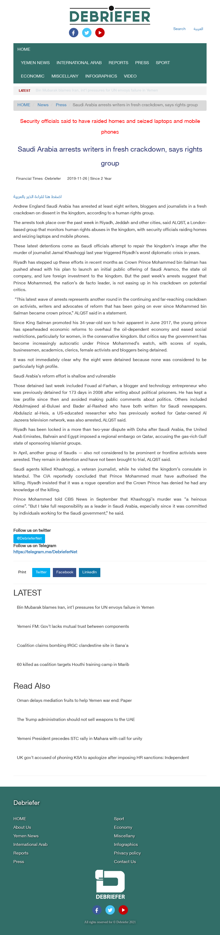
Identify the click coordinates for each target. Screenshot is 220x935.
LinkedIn (89, 572)
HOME (23, 49)
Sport (163, 63)
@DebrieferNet (29, 538)
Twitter (41, 572)
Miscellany (65, 76)
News (43, 105)
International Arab (79, 63)
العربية (198, 29)
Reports (118, 63)
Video (130, 76)
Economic (33, 76)
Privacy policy (127, 853)
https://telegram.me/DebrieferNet (45, 552)
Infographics (101, 76)
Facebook (64, 572)
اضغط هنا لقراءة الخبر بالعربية (37, 197)
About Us (22, 827)
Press (142, 63)
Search (179, 29)
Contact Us (125, 862)
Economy (123, 827)
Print (22, 572)
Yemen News (35, 63)
